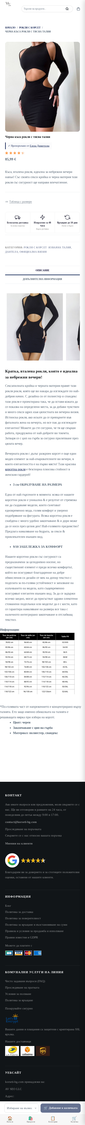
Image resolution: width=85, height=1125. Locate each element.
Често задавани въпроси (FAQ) (25, 981)
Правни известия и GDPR (21, 937)
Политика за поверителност (23, 918)
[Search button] (67, 9)
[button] (18, 202)
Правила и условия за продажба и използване (34, 931)
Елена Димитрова (39, 145)
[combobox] (43, 9)
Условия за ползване (18, 993)
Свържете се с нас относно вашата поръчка (33, 835)
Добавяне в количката (63, 1107)
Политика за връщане (19, 1000)
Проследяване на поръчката (23, 829)
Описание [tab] (42, 270)
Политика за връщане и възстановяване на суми (36, 924)
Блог (8, 905)
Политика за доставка (19, 911)
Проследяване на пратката (22, 987)
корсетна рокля (15, 469)
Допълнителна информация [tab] (42, 279)
